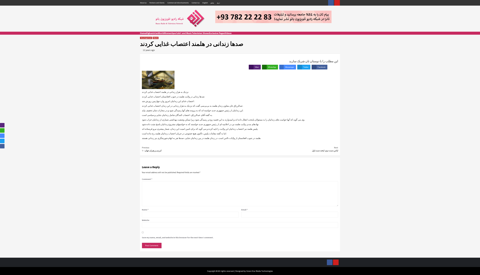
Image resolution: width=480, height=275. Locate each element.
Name (145, 209)
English (205, 3)
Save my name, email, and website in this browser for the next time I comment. (177, 237)
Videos (228, 33)
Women (168, 33)
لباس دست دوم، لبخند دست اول (325, 149)
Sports (175, 33)
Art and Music (185, 33)
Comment (147, 179)
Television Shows (200, 33)
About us (143, 3)
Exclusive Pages (217, 33)
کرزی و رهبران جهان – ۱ (152, 149)
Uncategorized (146, 38)
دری (218, 3)
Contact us (196, 3)
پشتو (212, 3)
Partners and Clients (157, 3)
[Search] (338, 35)
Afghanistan (152, 33)
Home (143, 33)
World (161, 33)
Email (244, 209)
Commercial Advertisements (178, 3)
